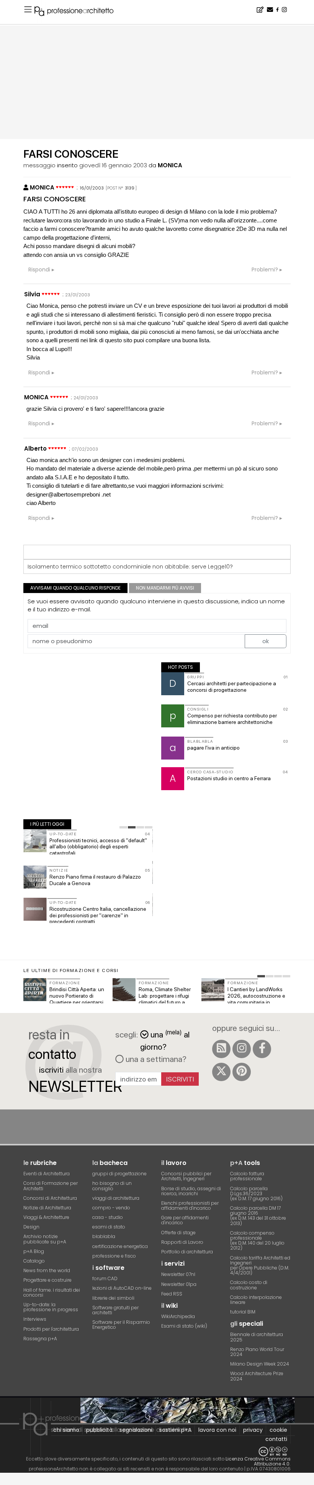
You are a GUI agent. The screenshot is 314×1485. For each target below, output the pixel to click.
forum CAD (105, 1278)
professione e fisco (114, 1256)
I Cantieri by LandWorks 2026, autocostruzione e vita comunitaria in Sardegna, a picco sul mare (256, 1002)
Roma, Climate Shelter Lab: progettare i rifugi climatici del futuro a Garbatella (165, 998)
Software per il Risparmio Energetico (121, 1324)
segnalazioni (135, 1430)
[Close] (5, 1481)
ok (265, 641)
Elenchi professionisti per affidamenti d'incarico (190, 1205)
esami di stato (108, 1227)
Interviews (34, 1319)
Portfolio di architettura (187, 1251)
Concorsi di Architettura (50, 1198)
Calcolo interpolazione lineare (256, 1299)
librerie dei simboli (113, 1298)
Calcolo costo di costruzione (248, 1285)
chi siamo (66, 1430)
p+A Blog (33, 1251)
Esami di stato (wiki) (184, 1326)
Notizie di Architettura (47, 1207)
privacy (253, 1430)
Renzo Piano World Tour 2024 (257, 1352)
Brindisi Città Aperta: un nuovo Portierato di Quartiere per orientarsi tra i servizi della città (76, 998)
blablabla (103, 1236)
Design (31, 1227)
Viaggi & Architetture (46, 1217)
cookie (278, 1430)
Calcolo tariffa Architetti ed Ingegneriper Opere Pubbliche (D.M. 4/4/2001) (260, 1265)
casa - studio (107, 1217)
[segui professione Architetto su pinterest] (241, 1072)
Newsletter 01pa (178, 1284)
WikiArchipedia (178, 1316)
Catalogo (34, 1261)
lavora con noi (217, 1430)
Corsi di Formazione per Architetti (50, 1185)
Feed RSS (171, 1294)
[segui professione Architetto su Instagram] (241, 1049)
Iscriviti (180, 1079)
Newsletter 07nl (178, 1274)
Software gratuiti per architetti (115, 1310)
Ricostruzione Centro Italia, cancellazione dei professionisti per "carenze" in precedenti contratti (97, 915)
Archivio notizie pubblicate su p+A (44, 1239)
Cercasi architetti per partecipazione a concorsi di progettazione (231, 686)
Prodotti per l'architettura (51, 1329)
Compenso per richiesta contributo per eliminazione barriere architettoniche (232, 718)
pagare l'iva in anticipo (213, 748)
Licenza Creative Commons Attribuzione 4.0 (258, 1461)
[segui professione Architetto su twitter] (221, 1072)
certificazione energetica (120, 1246)
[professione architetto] (78, 12)
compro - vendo (111, 1207)
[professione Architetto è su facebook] (262, 1049)
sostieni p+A (175, 1430)
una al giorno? (165, 1040)
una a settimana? (155, 1059)
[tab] (123, 827)
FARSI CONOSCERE (54, 199)
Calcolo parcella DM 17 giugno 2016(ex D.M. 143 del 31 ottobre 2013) (258, 1216)
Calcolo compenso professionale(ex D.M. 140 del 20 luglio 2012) (257, 1240)
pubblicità (99, 1430)
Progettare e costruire (47, 1280)
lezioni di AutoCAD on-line (122, 1288)
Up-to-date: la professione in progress (50, 1307)
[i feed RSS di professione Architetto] (221, 1049)
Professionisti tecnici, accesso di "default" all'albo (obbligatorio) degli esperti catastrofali (98, 846)
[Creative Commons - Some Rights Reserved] (157, 1451)
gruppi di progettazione (119, 1173)
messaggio (39, 165)
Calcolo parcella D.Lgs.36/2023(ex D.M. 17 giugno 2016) (256, 1193)
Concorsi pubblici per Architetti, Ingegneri (186, 1176)
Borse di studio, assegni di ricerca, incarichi (191, 1191)
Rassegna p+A (40, 1338)
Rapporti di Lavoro (182, 1242)
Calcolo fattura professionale (247, 1176)
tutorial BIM (242, 1312)
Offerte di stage (178, 1232)
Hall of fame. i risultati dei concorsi (51, 1292)
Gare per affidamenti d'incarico (185, 1220)
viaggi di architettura (115, 1198)
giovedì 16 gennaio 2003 (113, 165)
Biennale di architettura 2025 (256, 1337)
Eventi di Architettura (46, 1173)
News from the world (46, 1270)
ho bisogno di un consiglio (112, 1185)
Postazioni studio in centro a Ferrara (229, 778)
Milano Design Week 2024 (259, 1364)
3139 (129, 188)
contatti (276, 1439)
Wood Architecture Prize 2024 (256, 1376)
